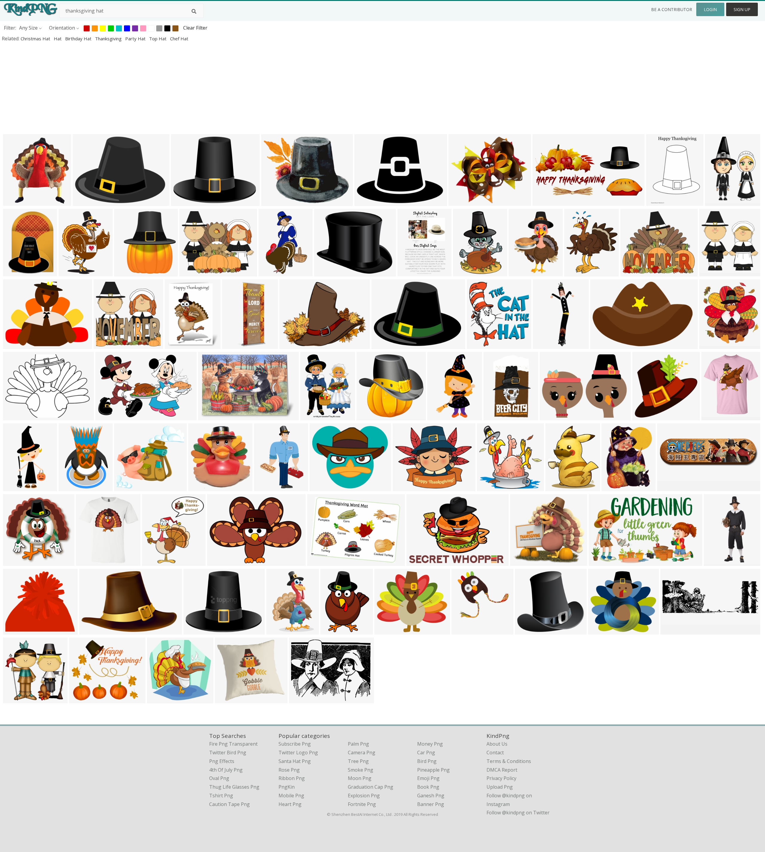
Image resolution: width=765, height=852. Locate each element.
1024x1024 (107, 345)
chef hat (179, 39)
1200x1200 (274, 202)
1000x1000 (89, 562)
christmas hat (36, 39)
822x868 (125, 272)
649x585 (226, 699)
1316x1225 (127, 487)
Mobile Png (291, 795)
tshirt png (221, 795)
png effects (221, 761)
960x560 (417, 562)
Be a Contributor (671, 9)
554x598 (710, 272)
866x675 (14, 345)
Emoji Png (428, 778)
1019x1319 (659, 202)
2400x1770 (86, 202)
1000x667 (319, 562)
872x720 (80, 699)
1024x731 (479, 345)
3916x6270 (441, 416)
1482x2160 (72, 487)
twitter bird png (227, 752)
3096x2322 (553, 416)
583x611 (311, 416)
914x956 (599, 630)
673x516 (290, 345)
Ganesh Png (430, 795)
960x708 (382, 345)
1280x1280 (546, 345)
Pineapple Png (433, 770)
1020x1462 (718, 202)
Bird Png (427, 761)
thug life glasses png (234, 787)
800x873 (710, 345)
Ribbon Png (292, 778)
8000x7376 (528, 630)
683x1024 (409, 272)
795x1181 (270, 272)
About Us (496, 744)
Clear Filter (195, 27)
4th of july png (226, 770)
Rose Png (289, 770)
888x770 (460, 202)
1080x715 (601, 562)
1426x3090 (16, 487)
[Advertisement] (179, 88)
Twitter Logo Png (298, 752)
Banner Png (430, 804)
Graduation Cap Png (370, 787)
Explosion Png (364, 795)
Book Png (428, 787)
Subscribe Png (295, 744)
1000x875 (15, 630)
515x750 (464, 272)
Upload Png (499, 787)
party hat (136, 39)
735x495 (106, 416)
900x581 (601, 345)
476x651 (14, 272)
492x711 (265, 487)
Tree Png (358, 761)
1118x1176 (201, 487)
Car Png (426, 752)
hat (58, 39)
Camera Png (361, 752)
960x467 (544, 202)
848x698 (209, 416)
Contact (495, 752)
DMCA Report (501, 770)
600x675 (153, 562)
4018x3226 (184, 202)
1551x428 (669, 487)
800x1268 (716, 562)
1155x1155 (715, 416)
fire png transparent (233, 744)
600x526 (521, 562)
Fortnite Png (362, 804)
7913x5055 (92, 630)
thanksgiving (109, 39)
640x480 (14, 416)
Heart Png (290, 804)
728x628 (190, 272)
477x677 (520, 272)
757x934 (556, 487)
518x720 (331, 630)
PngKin (287, 787)
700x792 (176, 345)
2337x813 (672, 630)
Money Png (430, 744)
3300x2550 (388, 630)
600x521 (631, 272)
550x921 (494, 416)
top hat (158, 39)
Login (710, 9)
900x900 (14, 699)
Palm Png (358, 744)
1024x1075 (16, 202)
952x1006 (464, 630)
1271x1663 (72, 272)
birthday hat (79, 39)
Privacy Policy (501, 778)
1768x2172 (577, 272)
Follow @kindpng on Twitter (518, 812)
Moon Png (359, 778)
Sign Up (742, 9)
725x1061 (278, 630)
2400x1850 (302, 699)
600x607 (488, 487)
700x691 (643, 416)
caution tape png (229, 804)
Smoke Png (360, 770)
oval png (219, 778)
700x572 (404, 487)
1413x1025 (220, 562)
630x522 (321, 487)
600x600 (613, 487)
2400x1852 (368, 202)
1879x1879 (327, 272)
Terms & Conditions (508, 761)
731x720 (158, 699)
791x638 (194, 630)
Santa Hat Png (295, 761)
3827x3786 (370, 416)
